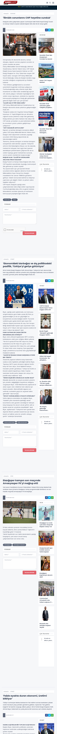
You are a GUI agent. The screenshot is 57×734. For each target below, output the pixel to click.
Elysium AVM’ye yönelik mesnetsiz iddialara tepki (33, 6)
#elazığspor (7, 545)
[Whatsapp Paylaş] (52, 30)
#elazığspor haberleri (19, 545)
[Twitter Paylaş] (49, 30)
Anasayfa (6, 13)
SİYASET (12, 691)
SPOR (11, 476)
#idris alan (7, 199)
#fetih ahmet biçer (22, 422)
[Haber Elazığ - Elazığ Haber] (10, 2)
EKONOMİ (12, 13)
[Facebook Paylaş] (46, 30)
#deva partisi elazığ (9, 422)
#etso (14, 199)
